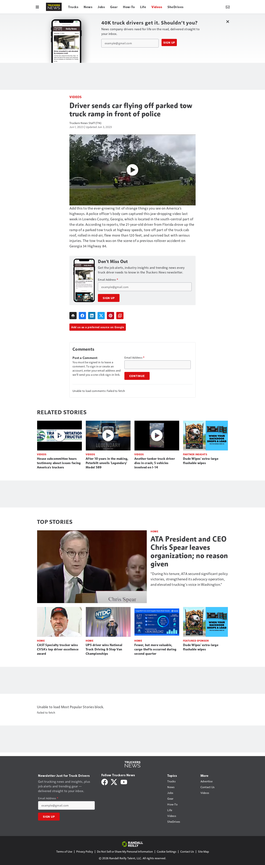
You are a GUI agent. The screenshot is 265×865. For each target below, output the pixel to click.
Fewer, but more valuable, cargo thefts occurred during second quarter (155, 649)
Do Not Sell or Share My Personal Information (125, 851)
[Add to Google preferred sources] (119, 315)
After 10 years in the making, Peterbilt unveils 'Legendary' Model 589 (107, 463)
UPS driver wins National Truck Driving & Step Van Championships (104, 649)
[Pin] (110, 315)
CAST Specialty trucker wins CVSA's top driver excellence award (57, 649)
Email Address (108, 279)
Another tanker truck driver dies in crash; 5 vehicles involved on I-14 (154, 463)
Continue (137, 376)
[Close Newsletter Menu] (227, 21)
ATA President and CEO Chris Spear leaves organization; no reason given (189, 551)
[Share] (82, 315)
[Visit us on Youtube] (124, 781)
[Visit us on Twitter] (114, 781)
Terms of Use (64, 851)
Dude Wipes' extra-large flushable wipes (200, 461)
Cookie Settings (166, 851)
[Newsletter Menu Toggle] (228, 7)
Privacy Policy (84, 851)
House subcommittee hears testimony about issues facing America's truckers (59, 463)
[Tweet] (101, 315)
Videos (75, 97)
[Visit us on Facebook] (104, 781)
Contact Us (187, 851)
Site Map (203, 851)
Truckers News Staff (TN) (85, 123)
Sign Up (169, 42)
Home (154, 531)
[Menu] (37, 7)
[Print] (73, 315)
